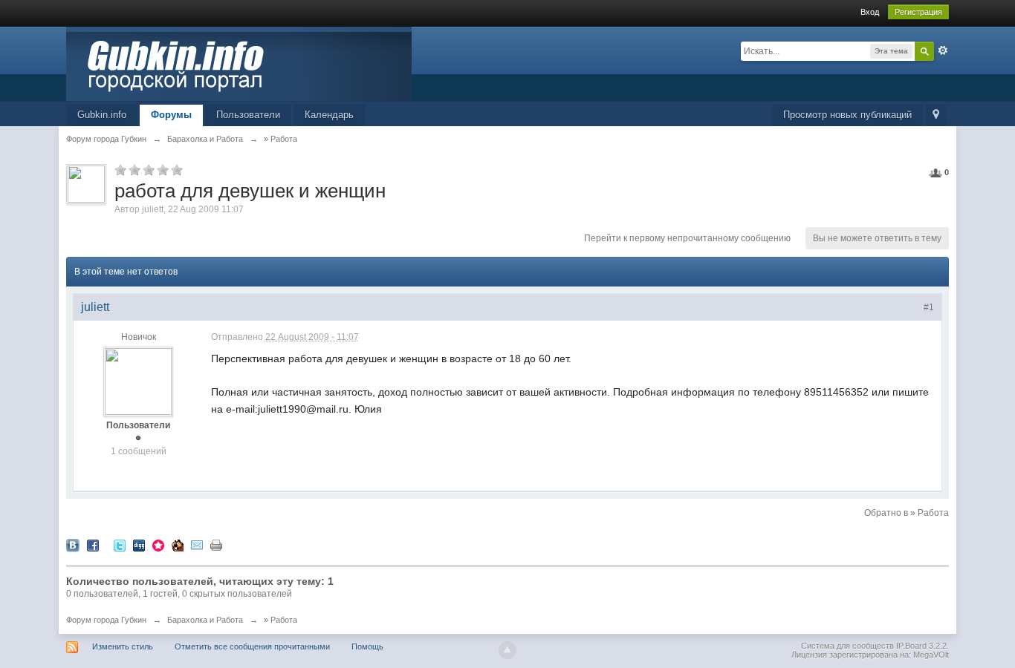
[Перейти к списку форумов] (239, 62)
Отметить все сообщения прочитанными (252, 646)
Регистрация (918, 11)
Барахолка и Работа (205, 619)
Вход (869, 11)
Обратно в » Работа (906, 513)
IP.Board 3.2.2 (921, 645)
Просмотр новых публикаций (847, 114)
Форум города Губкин (106, 619)
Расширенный (943, 50)
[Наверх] (507, 650)
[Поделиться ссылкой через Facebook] (93, 544)
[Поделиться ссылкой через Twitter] (120, 544)
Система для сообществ (847, 645)
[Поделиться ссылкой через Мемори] (158, 544)
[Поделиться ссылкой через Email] (197, 544)
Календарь (329, 114)
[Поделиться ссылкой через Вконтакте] (73, 544)
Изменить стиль (122, 646)
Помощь (367, 646)
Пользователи (248, 114)
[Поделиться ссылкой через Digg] (139, 544)
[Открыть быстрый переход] (936, 115)
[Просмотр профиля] (138, 381)
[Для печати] (216, 544)
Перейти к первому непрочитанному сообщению (687, 238)
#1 (929, 307)
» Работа (280, 619)
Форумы (171, 114)
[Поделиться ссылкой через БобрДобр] (178, 544)
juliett (152, 209)
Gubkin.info (101, 114)
